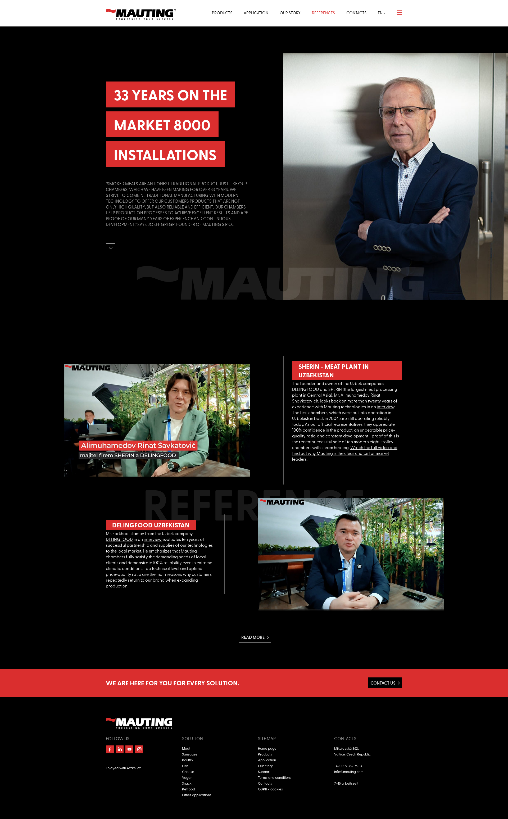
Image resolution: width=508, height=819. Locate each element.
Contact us (383, 683)
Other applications (196, 795)
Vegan (187, 777)
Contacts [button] (356, 12)
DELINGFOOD (119, 539)
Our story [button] (290, 12)
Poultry (187, 760)
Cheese (188, 771)
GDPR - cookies (270, 789)
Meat (186, 748)
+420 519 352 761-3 (348, 765)
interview (385, 406)
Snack (187, 783)
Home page (267, 748)
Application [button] (256, 12)
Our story (265, 765)
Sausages (189, 754)
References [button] (323, 12)
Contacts (265, 783)
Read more (253, 637)
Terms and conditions (274, 777)
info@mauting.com (349, 771)
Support (264, 771)
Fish (185, 765)
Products (265, 754)
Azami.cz (134, 768)
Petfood (188, 789)
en (380, 12)
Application (267, 760)
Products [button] (222, 12)
